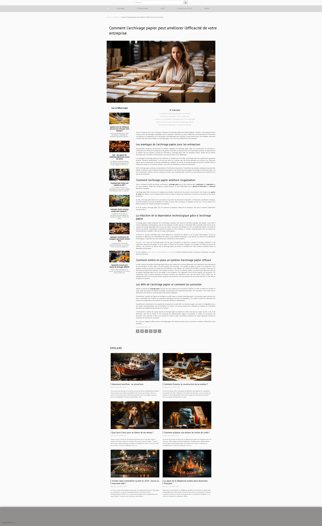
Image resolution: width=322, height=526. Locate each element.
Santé (162, 8)
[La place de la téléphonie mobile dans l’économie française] (187, 463)
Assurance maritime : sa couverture (127, 384)
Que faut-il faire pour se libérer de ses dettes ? (132, 432)
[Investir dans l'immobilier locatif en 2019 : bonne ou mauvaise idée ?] (135, 463)
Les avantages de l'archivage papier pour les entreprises (175, 113)
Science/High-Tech (184, 8)
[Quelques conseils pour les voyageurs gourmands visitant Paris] (119, 228)
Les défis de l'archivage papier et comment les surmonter (174, 125)
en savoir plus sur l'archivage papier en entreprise (161, 252)
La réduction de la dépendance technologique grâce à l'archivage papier (174, 119)
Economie (121, 8)
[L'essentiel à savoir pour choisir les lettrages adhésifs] (119, 256)
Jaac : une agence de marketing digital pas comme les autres (119, 157)
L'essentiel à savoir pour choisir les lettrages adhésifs (119, 266)
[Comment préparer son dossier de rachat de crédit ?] (187, 415)
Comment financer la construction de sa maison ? (186, 384)
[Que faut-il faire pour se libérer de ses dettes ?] (135, 415)
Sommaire (176, 110)
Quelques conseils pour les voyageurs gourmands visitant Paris (119, 239)
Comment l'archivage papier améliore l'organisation (175, 116)
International (142, 8)
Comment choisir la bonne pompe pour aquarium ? (120, 210)
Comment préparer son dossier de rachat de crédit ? (187, 432)
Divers (206, 8)
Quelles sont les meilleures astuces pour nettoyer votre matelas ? (119, 129)
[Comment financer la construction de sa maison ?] (187, 367)
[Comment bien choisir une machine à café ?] (119, 174)
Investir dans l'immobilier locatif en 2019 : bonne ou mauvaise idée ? (135, 482)
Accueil (109, 17)
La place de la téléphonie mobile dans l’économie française (186, 482)
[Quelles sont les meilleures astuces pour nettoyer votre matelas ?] (119, 118)
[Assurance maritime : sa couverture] (135, 367)
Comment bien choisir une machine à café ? (119, 184)
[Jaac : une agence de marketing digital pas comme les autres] (119, 146)
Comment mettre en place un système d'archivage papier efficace (175, 122)
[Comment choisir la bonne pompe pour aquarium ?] (119, 201)
